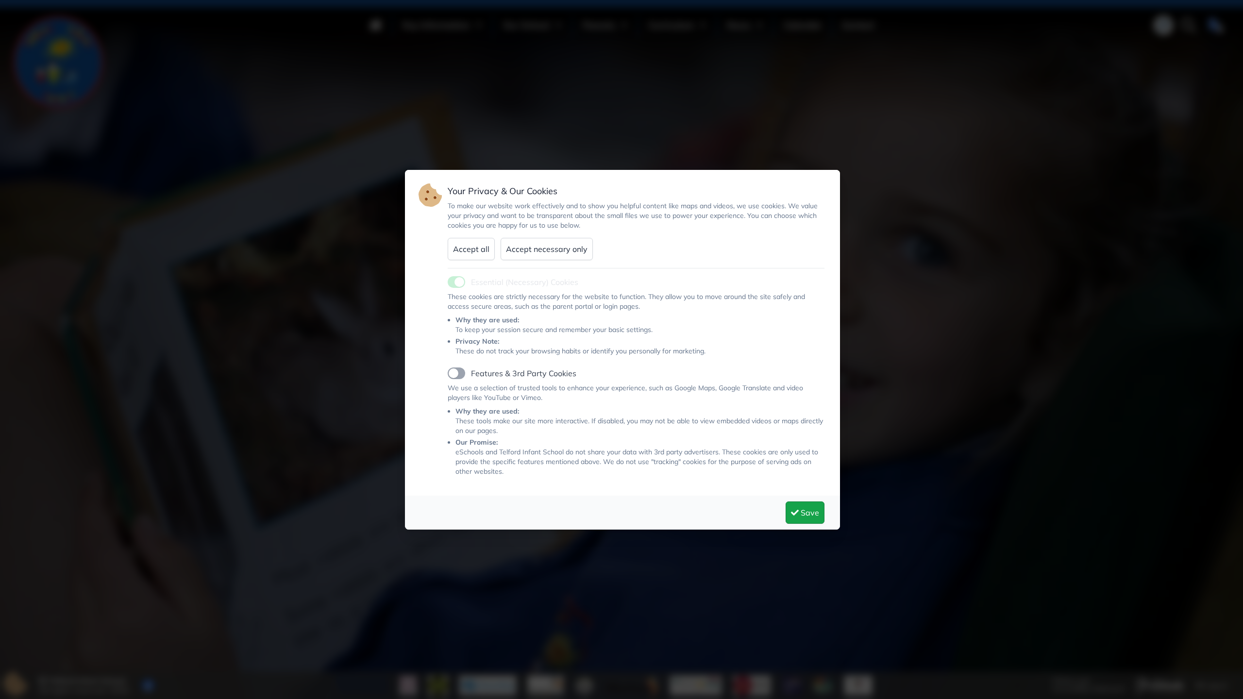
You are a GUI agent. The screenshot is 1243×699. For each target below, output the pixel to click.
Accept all (471, 249)
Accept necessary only (547, 249)
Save (809, 512)
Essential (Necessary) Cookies (524, 282)
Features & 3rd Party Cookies (523, 373)
